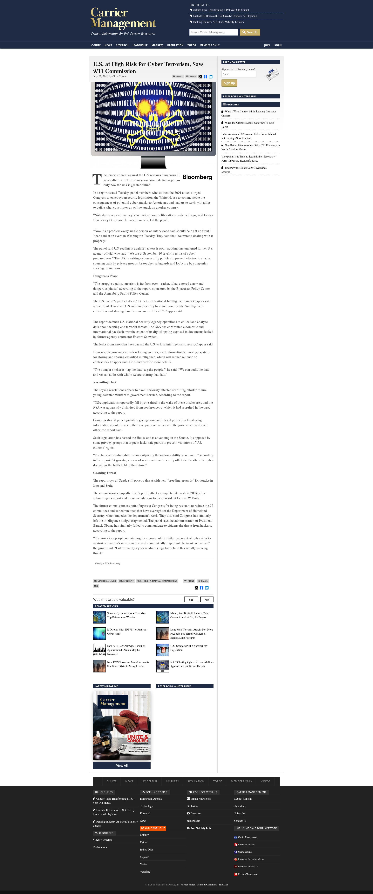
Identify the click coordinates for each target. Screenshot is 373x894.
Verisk (143, 864)
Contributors (100, 847)
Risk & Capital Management (160, 581)
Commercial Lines (105, 581)
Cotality (144, 835)
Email (192, 76)
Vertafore (145, 871)
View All (122, 765)
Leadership (140, 45)
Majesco (144, 857)
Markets (157, 45)
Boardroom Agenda (151, 798)
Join (267, 45)
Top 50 (191, 45)
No (207, 599)
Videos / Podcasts (102, 839)
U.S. (96, 586)
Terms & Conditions (207, 884)
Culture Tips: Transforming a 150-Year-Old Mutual (221, 10)
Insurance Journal (246, 844)
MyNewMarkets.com (248, 873)
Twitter (194, 806)
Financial (145, 813)
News (108, 45)
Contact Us (240, 821)
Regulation (175, 45)
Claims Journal (245, 851)
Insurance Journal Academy (251, 859)
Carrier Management (247, 836)
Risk (139, 581)
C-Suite (96, 45)
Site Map (223, 884)
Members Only (210, 45)
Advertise (239, 806)
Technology (146, 806)
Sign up (229, 83)
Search (251, 32)
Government (126, 581)
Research (122, 45)
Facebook (195, 813)
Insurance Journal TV (248, 866)
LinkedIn (194, 821)
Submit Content (243, 798)
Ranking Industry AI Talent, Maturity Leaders (218, 22)
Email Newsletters (201, 798)
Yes (191, 599)
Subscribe (239, 813)
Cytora (143, 842)
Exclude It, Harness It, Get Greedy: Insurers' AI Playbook (225, 16)
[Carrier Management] (136, 18)
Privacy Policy (188, 884)
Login (278, 45)
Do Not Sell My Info (199, 828)
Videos (265, 781)
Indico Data (146, 849)
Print (179, 76)
